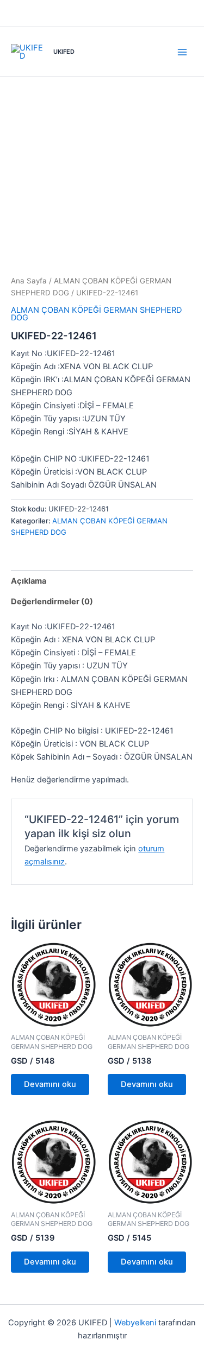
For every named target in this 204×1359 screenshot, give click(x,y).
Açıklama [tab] (28, 581)
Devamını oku (50, 1084)
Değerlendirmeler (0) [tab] (52, 601)
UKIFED (64, 51)
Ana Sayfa (29, 280)
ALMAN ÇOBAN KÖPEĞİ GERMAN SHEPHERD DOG (96, 314)
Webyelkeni (135, 1323)
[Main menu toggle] (182, 51)
